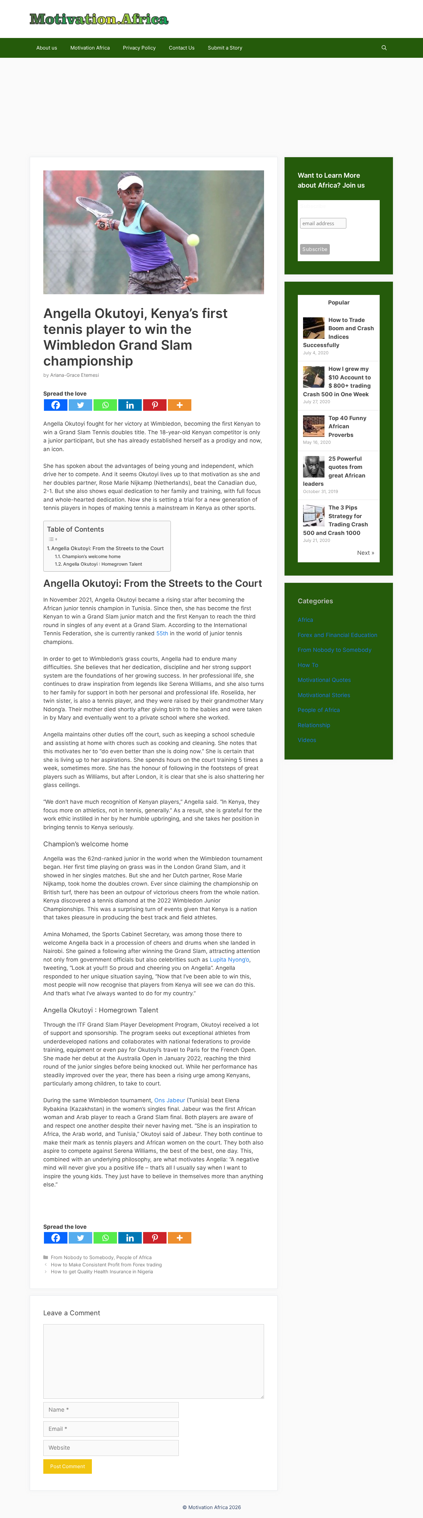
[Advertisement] (211, 104)
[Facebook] (55, 405)
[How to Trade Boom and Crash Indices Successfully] (314, 337)
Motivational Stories (324, 695)
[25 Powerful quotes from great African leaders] (314, 475)
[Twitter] (80, 405)
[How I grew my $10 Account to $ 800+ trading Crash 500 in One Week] (314, 385)
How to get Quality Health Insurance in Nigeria (102, 1271)
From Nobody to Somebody (82, 1257)
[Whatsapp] (105, 405)
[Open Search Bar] (384, 48)
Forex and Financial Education (337, 635)
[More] (179, 405)
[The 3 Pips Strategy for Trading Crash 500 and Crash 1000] (314, 524)
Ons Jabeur (169, 1100)
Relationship (314, 725)
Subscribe (313, 206)
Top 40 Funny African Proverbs (347, 426)
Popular (339, 302)
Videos (307, 740)
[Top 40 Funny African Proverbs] (314, 435)
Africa (305, 620)
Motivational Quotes (324, 680)
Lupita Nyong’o (229, 959)
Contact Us (182, 48)
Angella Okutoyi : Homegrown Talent (102, 564)
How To (308, 665)
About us (46, 48)
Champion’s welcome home (91, 556)
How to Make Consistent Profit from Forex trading (106, 1264)
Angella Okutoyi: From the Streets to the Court (107, 548)
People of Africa (134, 1257)
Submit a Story (225, 48)
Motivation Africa (90, 48)
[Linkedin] (130, 405)
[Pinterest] (155, 405)
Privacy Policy (139, 48)
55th (162, 633)
